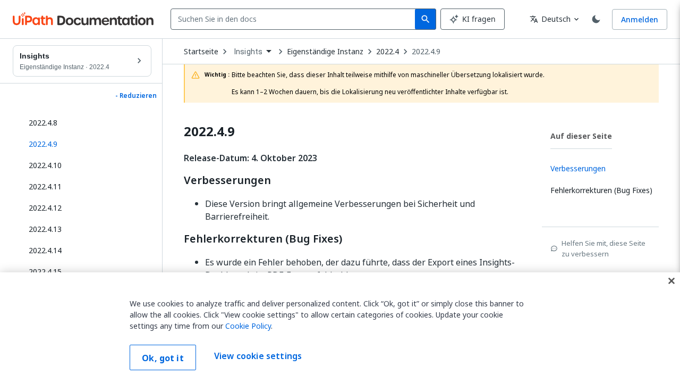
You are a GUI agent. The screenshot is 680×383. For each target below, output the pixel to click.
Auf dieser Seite (581, 135)
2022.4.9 (426, 51)
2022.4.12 (45, 207)
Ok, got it (163, 358)
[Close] (671, 281)
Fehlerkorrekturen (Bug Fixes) (263, 238)
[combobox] (295, 19)
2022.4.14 (45, 250)
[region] (340, 327)
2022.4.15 (45, 271)
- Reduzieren (136, 96)
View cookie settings (258, 356)
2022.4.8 (43, 122)
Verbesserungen (227, 180)
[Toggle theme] (596, 19)
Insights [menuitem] (248, 51)
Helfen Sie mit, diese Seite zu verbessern (603, 248)
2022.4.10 (45, 165)
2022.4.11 (45, 186)
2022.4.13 (45, 229)
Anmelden (639, 19)
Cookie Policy (248, 325)
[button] (86, 144)
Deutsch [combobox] (550, 18)
